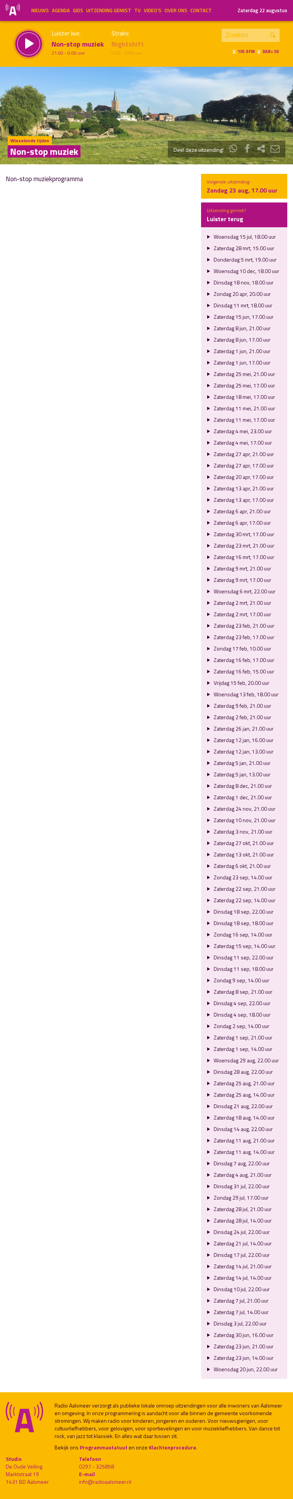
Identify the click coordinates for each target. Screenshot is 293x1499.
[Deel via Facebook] (247, 150)
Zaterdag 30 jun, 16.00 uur (243, 1335)
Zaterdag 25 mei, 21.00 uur (244, 374)
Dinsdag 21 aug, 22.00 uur (243, 1106)
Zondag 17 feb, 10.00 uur (242, 648)
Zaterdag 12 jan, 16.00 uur (243, 740)
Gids (78, 10)
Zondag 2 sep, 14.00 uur (241, 1026)
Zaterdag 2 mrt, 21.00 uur (242, 603)
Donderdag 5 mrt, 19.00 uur (245, 259)
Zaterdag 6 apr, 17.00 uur (242, 523)
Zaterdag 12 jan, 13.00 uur (243, 751)
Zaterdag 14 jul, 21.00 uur (242, 1266)
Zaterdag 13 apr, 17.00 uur (243, 500)
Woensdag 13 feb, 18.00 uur (246, 694)
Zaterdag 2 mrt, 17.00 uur (242, 614)
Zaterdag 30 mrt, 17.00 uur (243, 534)
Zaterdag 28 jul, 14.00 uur (242, 1220)
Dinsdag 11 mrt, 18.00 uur (242, 305)
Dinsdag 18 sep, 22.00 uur (243, 912)
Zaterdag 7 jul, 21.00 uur (241, 1301)
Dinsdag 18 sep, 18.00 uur (243, 923)
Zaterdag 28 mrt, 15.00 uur (243, 248)
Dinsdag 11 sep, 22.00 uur (243, 957)
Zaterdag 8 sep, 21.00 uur (242, 992)
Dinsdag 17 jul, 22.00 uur (241, 1255)
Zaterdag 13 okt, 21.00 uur (243, 854)
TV (137, 10)
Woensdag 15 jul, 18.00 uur (244, 237)
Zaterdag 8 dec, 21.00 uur (242, 786)
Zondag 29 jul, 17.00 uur (241, 1198)
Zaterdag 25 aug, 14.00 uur (244, 1095)
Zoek (273, 35)
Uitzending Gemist (108, 10)
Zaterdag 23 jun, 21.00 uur (243, 1346)
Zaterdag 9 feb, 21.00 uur (242, 706)
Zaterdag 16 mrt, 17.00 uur (243, 557)
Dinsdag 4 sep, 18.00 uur (241, 1015)
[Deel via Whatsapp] (233, 150)
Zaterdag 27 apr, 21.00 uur (243, 454)
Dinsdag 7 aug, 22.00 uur (241, 1163)
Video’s (152, 10)
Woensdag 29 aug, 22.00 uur (246, 1060)
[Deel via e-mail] (275, 150)
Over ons (175, 10)
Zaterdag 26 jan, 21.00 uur (243, 729)
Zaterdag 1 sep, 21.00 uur (242, 1037)
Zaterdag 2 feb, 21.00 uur (242, 717)
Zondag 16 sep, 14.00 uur (242, 934)
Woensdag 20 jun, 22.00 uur (245, 1369)
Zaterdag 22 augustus (262, 10)
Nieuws (40, 10)
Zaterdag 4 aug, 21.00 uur (242, 1175)
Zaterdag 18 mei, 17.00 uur (244, 397)
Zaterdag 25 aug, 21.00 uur (244, 1083)
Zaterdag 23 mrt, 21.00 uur (243, 545)
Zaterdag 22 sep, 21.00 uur (244, 889)
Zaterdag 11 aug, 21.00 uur (244, 1140)
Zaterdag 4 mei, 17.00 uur (242, 443)
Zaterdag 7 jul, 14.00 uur (241, 1312)
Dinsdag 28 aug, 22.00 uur (243, 1072)
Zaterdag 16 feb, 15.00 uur (243, 671)
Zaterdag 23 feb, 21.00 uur (243, 626)
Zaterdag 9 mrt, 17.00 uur (242, 580)
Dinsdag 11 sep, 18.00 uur (243, 969)
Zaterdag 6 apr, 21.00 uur (242, 511)
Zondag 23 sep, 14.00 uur (242, 877)
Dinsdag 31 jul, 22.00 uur (241, 1186)
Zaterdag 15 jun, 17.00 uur (243, 317)
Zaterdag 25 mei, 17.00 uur (244, 385)
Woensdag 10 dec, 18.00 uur (246, 271)
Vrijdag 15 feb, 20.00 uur (241, 683)
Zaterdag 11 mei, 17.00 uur (244, 420)
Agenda (61, 10)
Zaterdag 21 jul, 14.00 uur (242, 1243)
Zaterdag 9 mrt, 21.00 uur (242, 568)
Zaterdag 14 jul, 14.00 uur (242, 1278)
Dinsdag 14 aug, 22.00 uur (243, 1129)
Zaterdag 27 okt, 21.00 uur (243, 843)
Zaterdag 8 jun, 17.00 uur (241, 340)
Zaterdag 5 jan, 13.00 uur (241, 774)
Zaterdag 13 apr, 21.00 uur (243, 488)
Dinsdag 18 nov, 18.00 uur (243, 282)
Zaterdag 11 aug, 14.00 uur (244, 1152)
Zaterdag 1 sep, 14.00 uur (242, 1049)
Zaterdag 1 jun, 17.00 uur (241, 362)
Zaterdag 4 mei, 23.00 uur (242, 431)
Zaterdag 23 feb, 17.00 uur (243, 637)
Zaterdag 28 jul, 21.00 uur (242, 1209)
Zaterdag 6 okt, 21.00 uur (242, 866)
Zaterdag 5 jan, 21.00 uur (241, 763)
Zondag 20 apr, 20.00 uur (242, 294)
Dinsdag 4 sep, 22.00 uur (241, 1003)
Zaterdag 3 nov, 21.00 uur (242, 831)
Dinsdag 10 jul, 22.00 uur (241, 1289)
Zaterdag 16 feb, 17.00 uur (243, 660)
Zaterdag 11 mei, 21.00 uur (244, 408)
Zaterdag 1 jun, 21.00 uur (241, 351)
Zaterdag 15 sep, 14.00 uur (244, 946)
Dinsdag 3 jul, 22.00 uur (240, 1323)
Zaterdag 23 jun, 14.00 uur (243, 1358)
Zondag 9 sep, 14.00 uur (241, 980)
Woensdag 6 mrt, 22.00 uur (244, 591)
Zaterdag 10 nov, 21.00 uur (244, 820)
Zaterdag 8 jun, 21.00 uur (241, 328)
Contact (201, 10)
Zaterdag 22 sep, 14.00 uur (244, 900)
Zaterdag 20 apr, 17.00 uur (243, 477)
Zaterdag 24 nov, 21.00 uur (244, 809)
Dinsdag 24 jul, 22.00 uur (241, 1232)
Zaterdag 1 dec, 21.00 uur (242, 797)
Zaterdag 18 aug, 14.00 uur (244, 1117)
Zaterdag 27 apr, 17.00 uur (243, 465)
